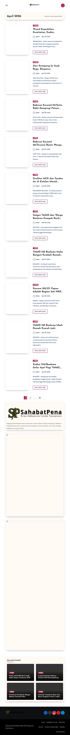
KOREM (36, 25)
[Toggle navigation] (6, 5)
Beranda (47, 16)
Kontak (41, 727)
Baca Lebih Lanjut (40, 52)
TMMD (35, 174)
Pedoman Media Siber (51, 727)
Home (43, 722)
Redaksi (62, 727)
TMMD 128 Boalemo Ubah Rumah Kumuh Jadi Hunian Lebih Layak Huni (48, 328)
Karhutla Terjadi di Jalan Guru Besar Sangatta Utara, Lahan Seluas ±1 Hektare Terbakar (49, 696)
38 (40, 398)
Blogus (29, 726)
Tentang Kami (60, 732)
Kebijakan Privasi (52, 722)
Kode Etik (62, 722)
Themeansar (9, 728)
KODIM (35, 101)
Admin (38, 36)
